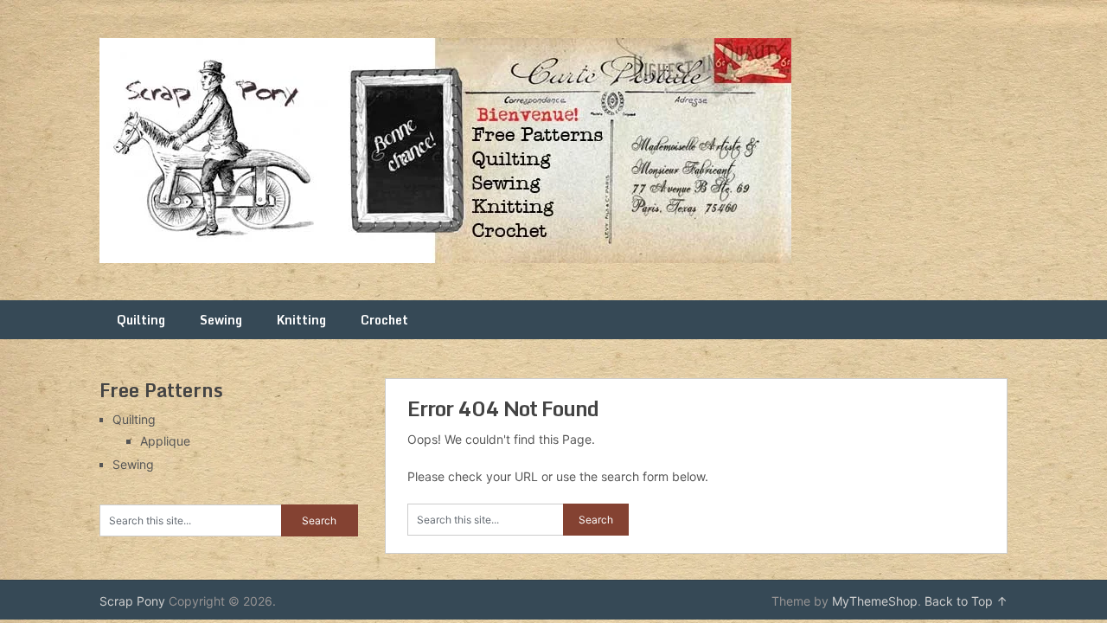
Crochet (384, 320)
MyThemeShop (875, 601)
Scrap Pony (132, 601)
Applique (165, 441)
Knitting (301, 320)
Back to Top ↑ (966, 601)
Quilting (141, 320)
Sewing (221, 320)
